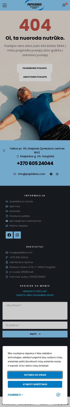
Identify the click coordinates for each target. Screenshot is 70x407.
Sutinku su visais (35, 375)
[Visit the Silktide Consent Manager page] (58, 395)
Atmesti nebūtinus (35, 384)
